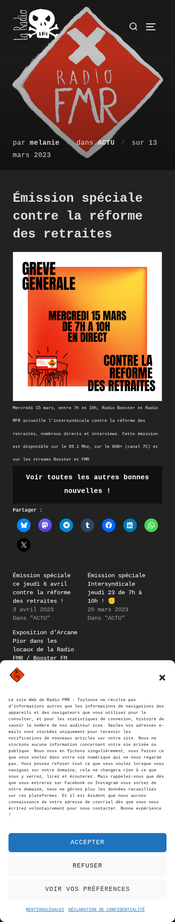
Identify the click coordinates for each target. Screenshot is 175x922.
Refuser (87, 866)
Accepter (87, 842)
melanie (44, 143)
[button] (162, 677)
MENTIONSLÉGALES (45, 910)
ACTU (106, 143)
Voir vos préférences (87, 889)
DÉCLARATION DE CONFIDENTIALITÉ (106, 910)
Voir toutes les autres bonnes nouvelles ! (87, 484)
